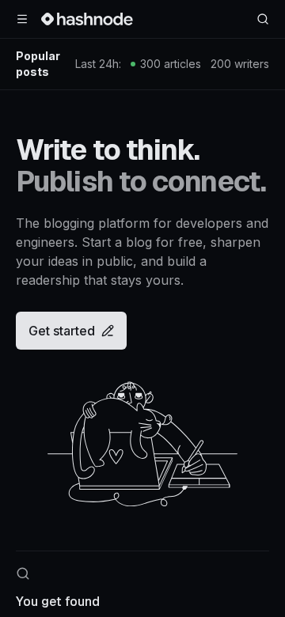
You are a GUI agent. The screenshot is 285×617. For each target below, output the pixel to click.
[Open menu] (22, 19)
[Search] (263, 19)
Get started (61, 331)
